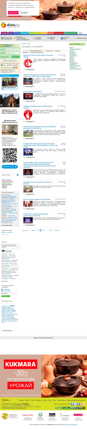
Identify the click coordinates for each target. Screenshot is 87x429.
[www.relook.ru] (78, 416)
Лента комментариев (7, 225)
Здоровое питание (75, 49)
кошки (3, 312)
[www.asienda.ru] (65, 416)
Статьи (18, 33)
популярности (49, 50)
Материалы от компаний (74, 63)
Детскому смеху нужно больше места (9, 121)
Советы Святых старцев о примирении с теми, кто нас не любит (9, 220)
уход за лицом (6, 319)
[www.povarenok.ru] (40, 416)
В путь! (11, 222)
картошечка (5, 263)
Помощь (4, 187)
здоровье (4, 310)
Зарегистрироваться (9, 60)
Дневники (25, 33)
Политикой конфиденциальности (8, 71)
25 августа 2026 (11, 215)
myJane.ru (52, 418)
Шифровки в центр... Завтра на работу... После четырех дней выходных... (9, 210)
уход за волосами (11, 318)
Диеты (11, 33)
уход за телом (14, 319)
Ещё (80, 33)
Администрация (6, 183)
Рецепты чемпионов (75, 68)
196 (50, 230)
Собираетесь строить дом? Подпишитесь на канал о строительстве (9, 111)
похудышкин (6, 268)
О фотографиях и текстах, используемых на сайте (14, 407)
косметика (13, 311)
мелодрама (4, 314)
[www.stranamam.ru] (28, 416)
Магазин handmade (70, 33)
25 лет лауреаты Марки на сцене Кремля (37, 199)
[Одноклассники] (81, 404)
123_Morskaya (6, 264)
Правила (4, 186)
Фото (44, 33)
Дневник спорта (52, 38)
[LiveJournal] (75, 404)
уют (3, 320)
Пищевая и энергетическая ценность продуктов (22, 38)
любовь (11, 312)
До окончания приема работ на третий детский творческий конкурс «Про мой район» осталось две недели (40, 145)
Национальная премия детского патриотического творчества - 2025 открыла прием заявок (39, 75)
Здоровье (72, 52)
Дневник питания (38, 38)
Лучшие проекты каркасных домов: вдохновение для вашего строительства (39, 127)
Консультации (59, 33)
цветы (15, 320)
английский (4, 305)
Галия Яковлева (18, 404)
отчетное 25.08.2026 (12, 217)
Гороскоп (72, 67)
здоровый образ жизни (8, 308)
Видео (50, 33)
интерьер (8, 310)
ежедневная (7, 289)
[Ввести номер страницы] (53, 230)
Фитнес (72, 50)
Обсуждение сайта (7, 181)
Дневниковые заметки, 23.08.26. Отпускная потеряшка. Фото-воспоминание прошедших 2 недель (8, 200)
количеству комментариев (37, 52)
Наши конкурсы (6, 180)
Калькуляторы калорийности (8, 38)
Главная (4, 33)
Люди (32, 33)
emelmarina (4, 232)
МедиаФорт (25, 403)
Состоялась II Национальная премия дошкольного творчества (35, 214)
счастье (3, 318)
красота (7, 312)
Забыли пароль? (5, 56)
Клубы (50, 400)
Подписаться (13, 12)
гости (8, 305)
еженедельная (7, 290)
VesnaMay (5, 255)
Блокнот (72, 59)
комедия (13, 310)
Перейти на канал (8, 166)
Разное (72, 61)
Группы (38, 33)
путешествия (9, 315)
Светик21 (5, 254)
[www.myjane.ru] (52, 416)
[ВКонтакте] (78, 404)
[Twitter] (72, 404)
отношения (9, 314)
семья (12, 316)
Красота (72, 56)
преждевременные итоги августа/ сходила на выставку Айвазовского (9, 197)
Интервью (72, 53)
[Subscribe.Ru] (84, 404)
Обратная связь (8, 330)
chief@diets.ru (26, 404)
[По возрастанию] (42, 50)
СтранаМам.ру (27, 418)
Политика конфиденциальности (76, 400)
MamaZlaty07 (6, 278)
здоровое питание (7, 307)
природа (15, 314)
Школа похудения (75, 65)
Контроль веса (66, 38)
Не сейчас (24, 12)
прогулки (3, 315)
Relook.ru (78, 418)
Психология (73, 55)
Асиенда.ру (65, 418)
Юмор (71, 58)
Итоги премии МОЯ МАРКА (32, 91)
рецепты (4, 316)
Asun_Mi (5, 269)
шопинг (3, 322)
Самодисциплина (81, 38)
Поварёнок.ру (40, 418)
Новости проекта (7, 184)
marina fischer (10, 232)
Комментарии (29, 69)
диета (12, 305)
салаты (8, 316)
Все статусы (4, 281)
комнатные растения (6, 311)
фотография (11, 320)
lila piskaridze (8, 250)
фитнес (5, 320)
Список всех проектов (71, 424)
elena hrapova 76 (6, 260)
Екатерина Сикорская (8, 275)
